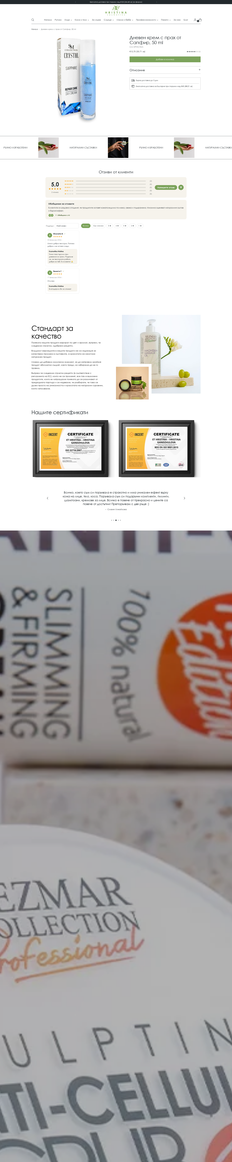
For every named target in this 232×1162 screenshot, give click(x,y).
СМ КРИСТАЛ (136, 47)
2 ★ (132, 226)
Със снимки (98, 226)
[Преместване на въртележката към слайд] (111, 520)
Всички (86, 226)
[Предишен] (75, 2)
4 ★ (117, 226)
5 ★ (109, 226)
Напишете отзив (165, 187)
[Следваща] (156, 2)
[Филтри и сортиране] (181, 187)
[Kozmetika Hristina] (116, 11)
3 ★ (124, 226)
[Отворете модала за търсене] (32, 19)
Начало (34, 29)
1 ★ (140, 226)
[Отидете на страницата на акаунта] (194, 19)
